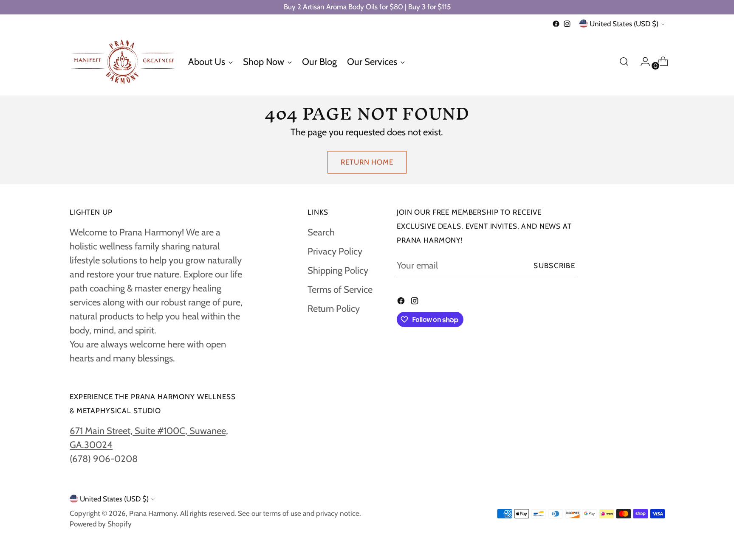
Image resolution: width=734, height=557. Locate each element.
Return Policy (334, 308)
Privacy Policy (335, 251)
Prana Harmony (153, 513)
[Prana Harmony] (123, 61)
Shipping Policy (338, 270)
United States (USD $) (624, 24)
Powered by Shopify (101, 524)
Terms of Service (340, 289)
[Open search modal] (623, 61)
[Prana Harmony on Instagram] (567, 24)
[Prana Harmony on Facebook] (556, 24)
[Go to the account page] (641, 61)
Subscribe (554, 265)
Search (321, 232)
